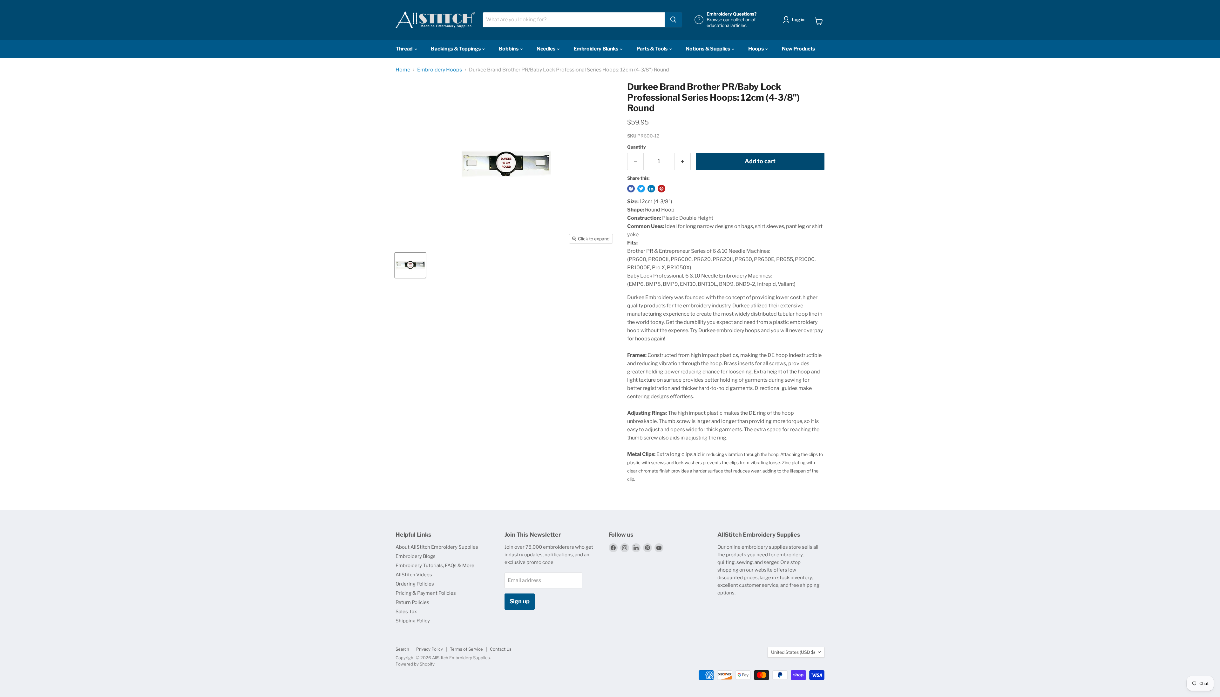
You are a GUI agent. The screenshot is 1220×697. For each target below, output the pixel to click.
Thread (405, 49)
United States (793, 652)
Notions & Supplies (708, 49)
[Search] (673, 19)
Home (403, 70)
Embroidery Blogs (416, 556)
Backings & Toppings (456, 49)
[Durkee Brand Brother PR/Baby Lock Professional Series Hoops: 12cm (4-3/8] (410, 265)
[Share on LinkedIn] (651, 188)
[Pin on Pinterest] (661, 188)
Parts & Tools (652, 49)
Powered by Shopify (415, 664)
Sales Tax (406, 611)
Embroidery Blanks (596, 49)
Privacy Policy (429, 649)
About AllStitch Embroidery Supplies (437, 547)
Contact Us (501, 649)
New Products (798, 49)
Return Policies (412, 602)
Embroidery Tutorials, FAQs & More (435, 565)
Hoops (756, 49)
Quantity (636, 147)
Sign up (520, 601)
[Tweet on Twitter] (641, 188)
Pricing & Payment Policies (426, 593)
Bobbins (509, 49)
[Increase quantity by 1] (682, 161)
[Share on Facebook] (631, 188)
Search (402, 649)
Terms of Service (466, 649)
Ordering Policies (415, 584)
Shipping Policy (413, 621)
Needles (546, 49)
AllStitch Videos (414, 575)
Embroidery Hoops (439, 70)
